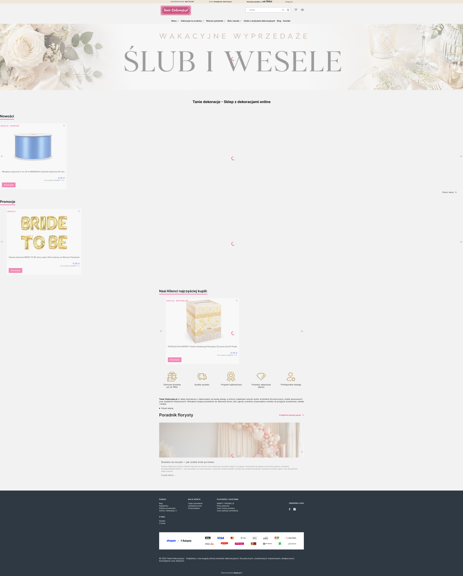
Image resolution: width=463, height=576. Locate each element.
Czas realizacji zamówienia (227, 511)
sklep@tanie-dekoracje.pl (222, 2)
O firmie (162, 523)
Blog (161, 503)
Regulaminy (163, 506)
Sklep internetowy (230, 573)
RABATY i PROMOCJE (225, 503)
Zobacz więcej (448, 192)
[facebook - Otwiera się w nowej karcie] (290, 509)
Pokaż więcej (167, 408)
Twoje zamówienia (195, 503)
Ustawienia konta (195, 506)
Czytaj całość (167, 475)
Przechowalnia (194, 508)
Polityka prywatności (167, 508)
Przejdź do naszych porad (290, 415)
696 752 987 (189, 2)
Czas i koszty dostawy (226, 508)
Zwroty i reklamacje (167, 511)
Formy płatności (223, 506)
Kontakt (162, 521)
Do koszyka (9, 185)
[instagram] (294, 509)
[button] (288, 10)
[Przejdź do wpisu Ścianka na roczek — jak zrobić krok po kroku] (231, 440)
